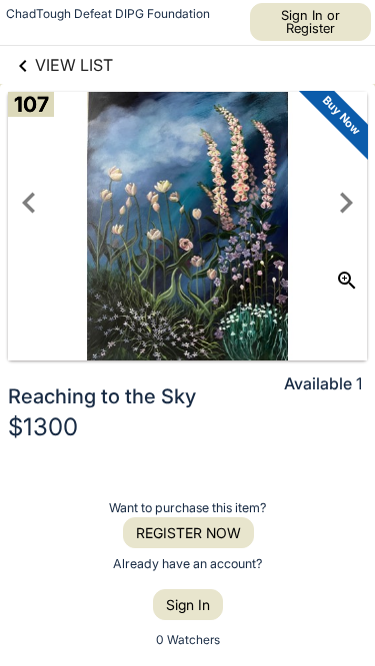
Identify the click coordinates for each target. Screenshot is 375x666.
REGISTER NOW (188, 532)
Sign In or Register (310, 21)
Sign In (188, 604)
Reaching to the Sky (102, 396)
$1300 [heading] (43, 426)
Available (318, 383)
